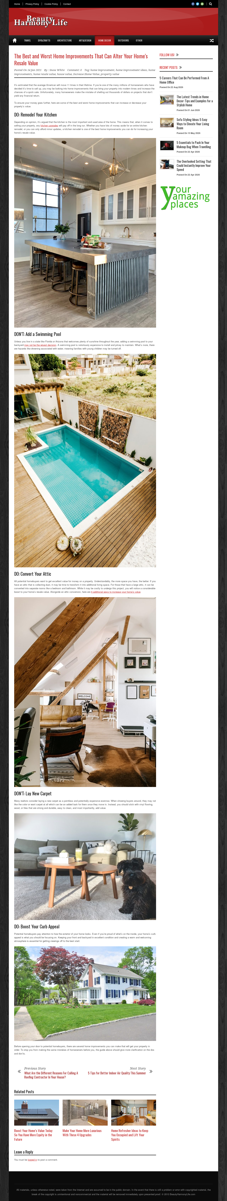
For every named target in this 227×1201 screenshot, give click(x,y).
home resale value (44, 74)
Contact (67, 3)
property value (110, 74)
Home (17, 3)
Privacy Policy (32, 3)
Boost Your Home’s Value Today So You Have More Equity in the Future (33, 1135)
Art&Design (85, 40)
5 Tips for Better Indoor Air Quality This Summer (117, 1073)
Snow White (57, 70)
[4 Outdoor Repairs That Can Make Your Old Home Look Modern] (212, 40)
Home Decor (104, 40)
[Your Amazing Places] (186, 210)
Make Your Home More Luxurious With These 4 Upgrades (82, 1132)
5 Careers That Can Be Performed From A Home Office (184, 80)
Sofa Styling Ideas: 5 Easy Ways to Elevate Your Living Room (193, 123)
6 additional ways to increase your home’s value (115, 591)
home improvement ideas (131, 70)
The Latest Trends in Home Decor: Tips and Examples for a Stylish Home (195, 100)
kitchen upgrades (49, 125)
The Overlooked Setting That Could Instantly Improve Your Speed (194, 165)
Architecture (64, 40)
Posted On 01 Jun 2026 (188, 110)
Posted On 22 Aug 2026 (171, 87)
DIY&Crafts (44, 40)
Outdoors (123, 40)
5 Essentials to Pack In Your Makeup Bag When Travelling (194, 144)
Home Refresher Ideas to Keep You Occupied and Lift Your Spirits (129, 1135)
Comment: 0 (74, 70)
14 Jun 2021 (34, 70)
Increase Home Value (86, 74)
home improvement (102, 70)
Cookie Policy (51, 3)
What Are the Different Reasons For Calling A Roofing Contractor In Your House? (51, 1075)
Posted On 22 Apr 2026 (188, 151)
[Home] (14, 40)
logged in (32, 1159)
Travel (27, 40)
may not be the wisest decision (40, 345)
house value (64, 74)
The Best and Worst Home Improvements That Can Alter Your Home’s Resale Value (81, 59)
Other (139, 40)
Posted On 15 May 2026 (188, 133)
